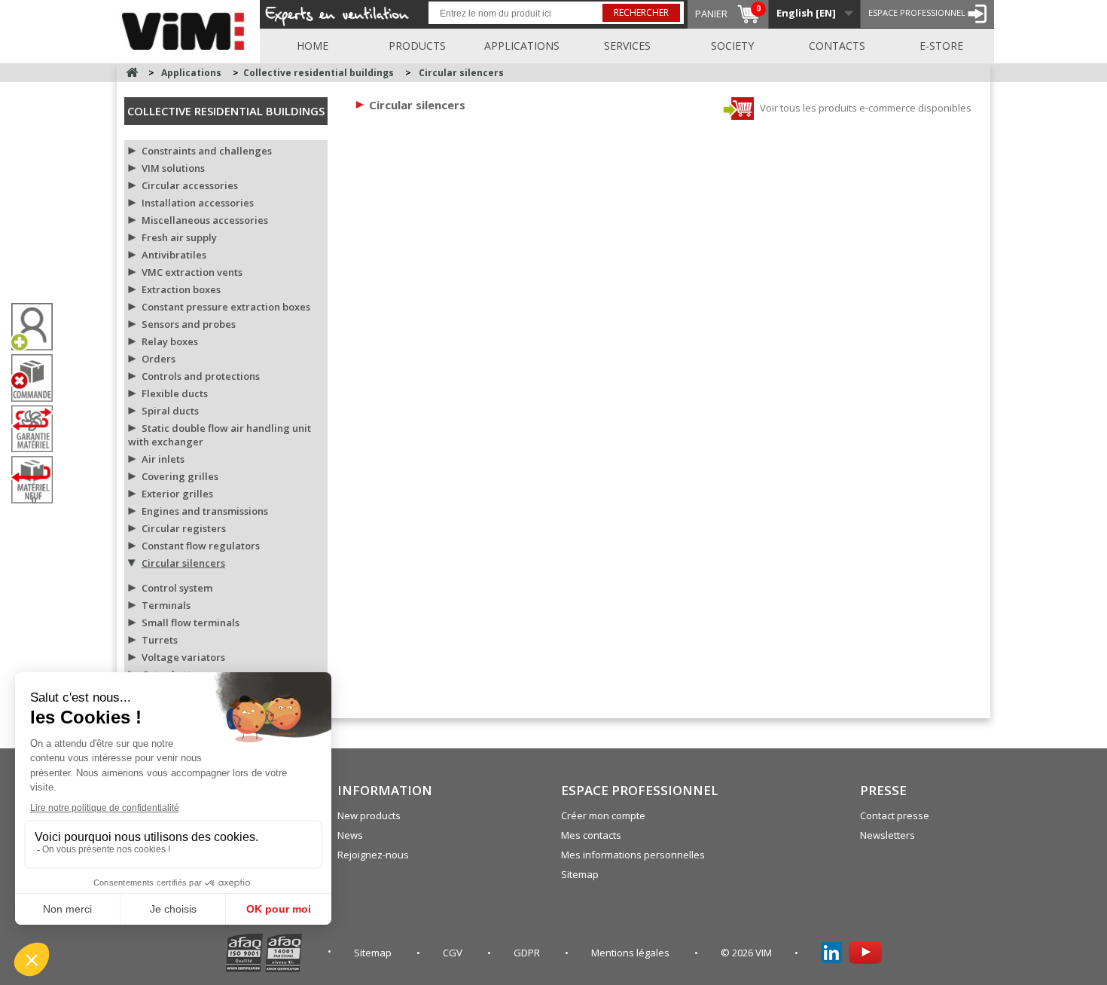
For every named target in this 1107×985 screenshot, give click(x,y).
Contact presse (894, 815)
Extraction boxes (181, 289)
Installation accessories (198, 203)
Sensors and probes (189, 324)
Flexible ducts (175, 393)
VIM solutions (173, 168)
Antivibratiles (174, 255)
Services (627, 45)
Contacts (837, 45)
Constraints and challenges (207, 151)
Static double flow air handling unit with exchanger (219, 434)
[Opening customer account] (37, 326)
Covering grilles (180, 476)
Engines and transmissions (205, 511)
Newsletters (887, 835)
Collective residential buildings (226, 110)
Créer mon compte (603, 815)
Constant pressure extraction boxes (226, 307)
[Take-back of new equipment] (37, 479)
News (350, 835)
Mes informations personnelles (633, 854)
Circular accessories (190, 185)
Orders (158, 359)
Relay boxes (170, 341)
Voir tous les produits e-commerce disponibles (864, 108)
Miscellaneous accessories (205, 220)
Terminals (166, 605)
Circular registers (184, 528)
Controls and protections (201, 376)
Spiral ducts (170, 411)
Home (312, 45)
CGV (454, 952)
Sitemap (580, 874)
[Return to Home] (131, 72)
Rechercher (641, 12)
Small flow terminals (190, 622)
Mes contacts (591, 835)
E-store (941, 45)
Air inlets (163, 459)
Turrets (160, 640)
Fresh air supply (179, 237)
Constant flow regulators (201, 545)
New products (369, 815)
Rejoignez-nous (373, 854)
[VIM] (186, 28)
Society (732, 45)
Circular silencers (183, 563)
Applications (522, 45)
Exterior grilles (177, 493)
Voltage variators (183, 657)
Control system (177, 588)
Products (417, 45)
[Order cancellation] (37, 378)
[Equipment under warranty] (37, 428)
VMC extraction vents (192, 272)
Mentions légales (631, 952)
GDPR (528, 952)
